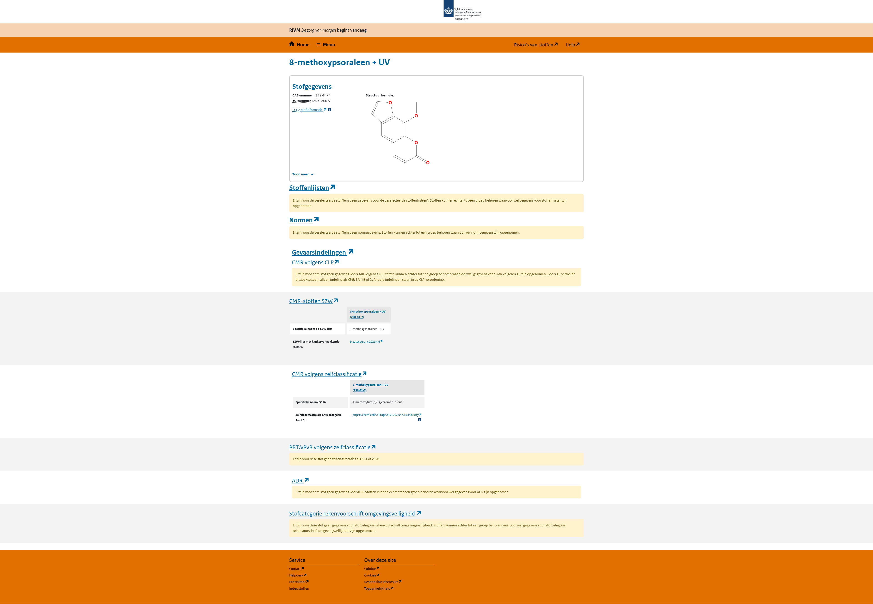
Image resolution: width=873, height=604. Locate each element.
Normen (304, 220)
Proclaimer (321, 581)
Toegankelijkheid (399, 588)
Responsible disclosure (399, 581)
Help (575, 45)
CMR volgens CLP (316, 262)
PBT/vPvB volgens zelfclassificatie (332, 447)
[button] (326, 45)
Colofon (393, 568)
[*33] (330, 110)
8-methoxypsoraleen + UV (368, 311)
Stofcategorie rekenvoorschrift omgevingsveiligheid (355, 513)
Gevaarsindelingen (323, 252)
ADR (301, 480)
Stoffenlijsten (312, 188)
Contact (318, 568)
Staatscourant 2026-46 (366, 342)
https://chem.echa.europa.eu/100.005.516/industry (387, 415)
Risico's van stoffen (538, 45)
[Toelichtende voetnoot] (420, 420)
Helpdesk (319, 575)
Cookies (393, 575)
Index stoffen (299, 588)
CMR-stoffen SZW (314, 301)
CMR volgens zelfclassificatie (329, 374)
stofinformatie (309, 110)
